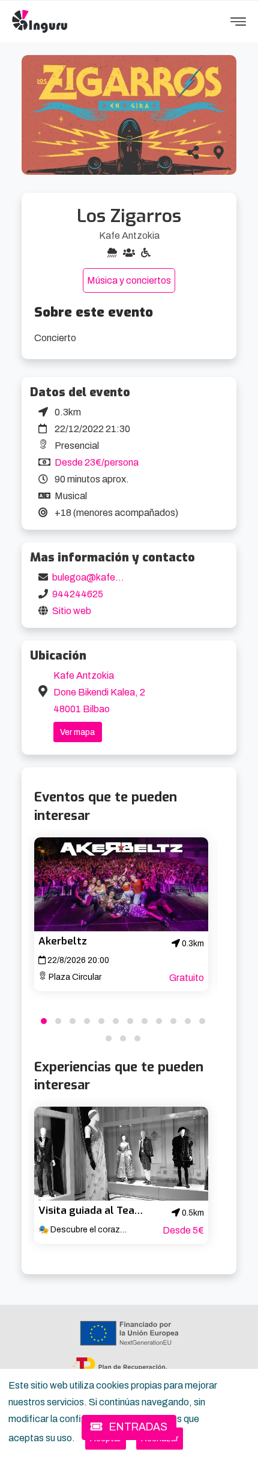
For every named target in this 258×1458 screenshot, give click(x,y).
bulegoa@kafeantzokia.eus (111, 577)
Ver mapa (77, 732)
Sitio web (71, 611)
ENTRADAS (137, 1427)
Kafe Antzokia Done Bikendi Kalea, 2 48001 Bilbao (99, 692)
